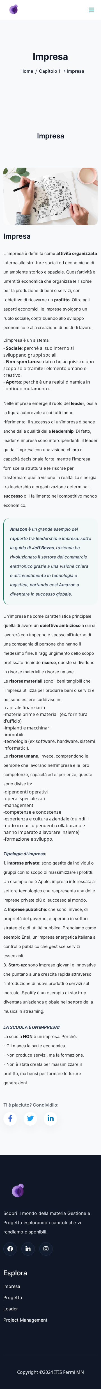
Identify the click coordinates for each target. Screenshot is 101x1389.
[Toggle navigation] (92, 10)
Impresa (11, 1286)
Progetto (12, 1297)
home (26, 71)
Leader (10, 1309)
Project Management (25, 1320)
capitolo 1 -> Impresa (61, 71)
